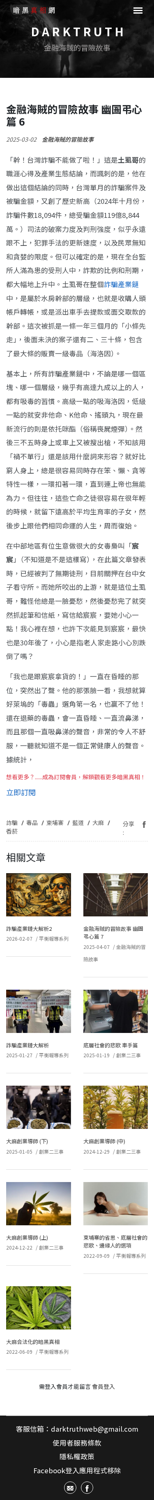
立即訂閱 (21, 792)
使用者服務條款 (77, 1443)
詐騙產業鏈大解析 (27, 1045)
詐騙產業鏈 (121, 284)
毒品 (32, 822)
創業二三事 (128, 1054)
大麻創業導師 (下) (27, 1141)
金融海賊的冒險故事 (68, 139)
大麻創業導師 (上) (27, 1237)
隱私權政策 (77, 1456)
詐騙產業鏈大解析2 (29, 928)
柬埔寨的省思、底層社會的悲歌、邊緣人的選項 (115, 1242)
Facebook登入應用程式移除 (77, 1470)
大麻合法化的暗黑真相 (33, 1342)
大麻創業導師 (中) (104, 1141)
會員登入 (103, 1386)
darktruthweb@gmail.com (94, 1429)
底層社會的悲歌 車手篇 (110, 1045)
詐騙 (12, 822)
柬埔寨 (55, 822)
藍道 (78, 822)
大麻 (98, 822)
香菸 (12, 831)
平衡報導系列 (54, 938)
